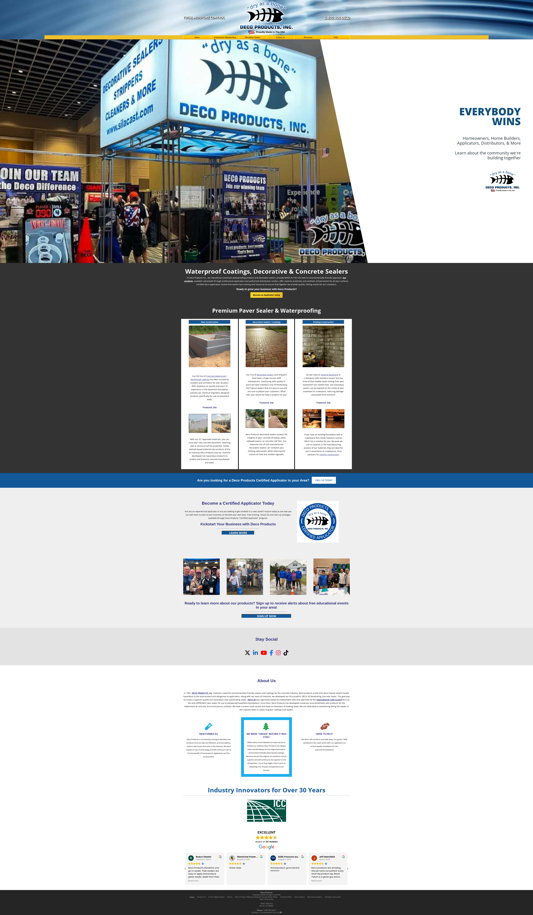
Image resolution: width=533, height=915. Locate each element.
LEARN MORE (238, 533)
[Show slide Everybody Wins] (269, 259)
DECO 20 (252, 699)
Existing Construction (323, 322)
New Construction (209, 322)
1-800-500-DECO (337, 17)
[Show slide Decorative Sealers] (263, 259)
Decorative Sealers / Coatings (267, 322)
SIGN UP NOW (266, 616)
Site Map (255, 912)
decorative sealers (265, 374)
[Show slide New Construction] (266, 259)
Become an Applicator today (266, 295)
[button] (347, 869)
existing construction (329, 454)
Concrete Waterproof (216, 376)
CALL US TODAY (323, 480)
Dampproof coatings (200, 379)
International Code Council (329, 699)
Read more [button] (193, 881)
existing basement (329, 374)
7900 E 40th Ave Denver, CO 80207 (266, 904)
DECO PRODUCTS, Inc (202, 693)
